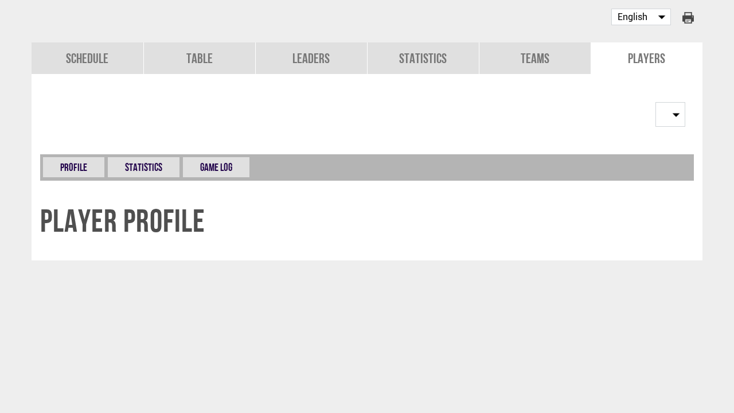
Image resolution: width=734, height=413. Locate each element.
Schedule (87, 58)
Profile (73, 167)
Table (199, 58)
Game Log (216, 167)
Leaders (311, 58)
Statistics (423, 58)
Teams (535, 58)
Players (646, 58)
